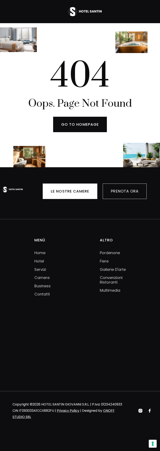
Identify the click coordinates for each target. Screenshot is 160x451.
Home (39, 253)
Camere (42, 277)
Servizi (40, 269)
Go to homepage (80, 124)
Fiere (104, 261)
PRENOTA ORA (125, 191)
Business (42, 286)
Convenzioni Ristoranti (111, 279)
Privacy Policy (68, 410)
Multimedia (110, 290)
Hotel (39, 261)
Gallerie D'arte (113, 269)
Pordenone (110, 253)
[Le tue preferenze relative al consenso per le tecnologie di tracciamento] (153, 444)
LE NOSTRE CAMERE (70, 191)
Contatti (42, 294)
